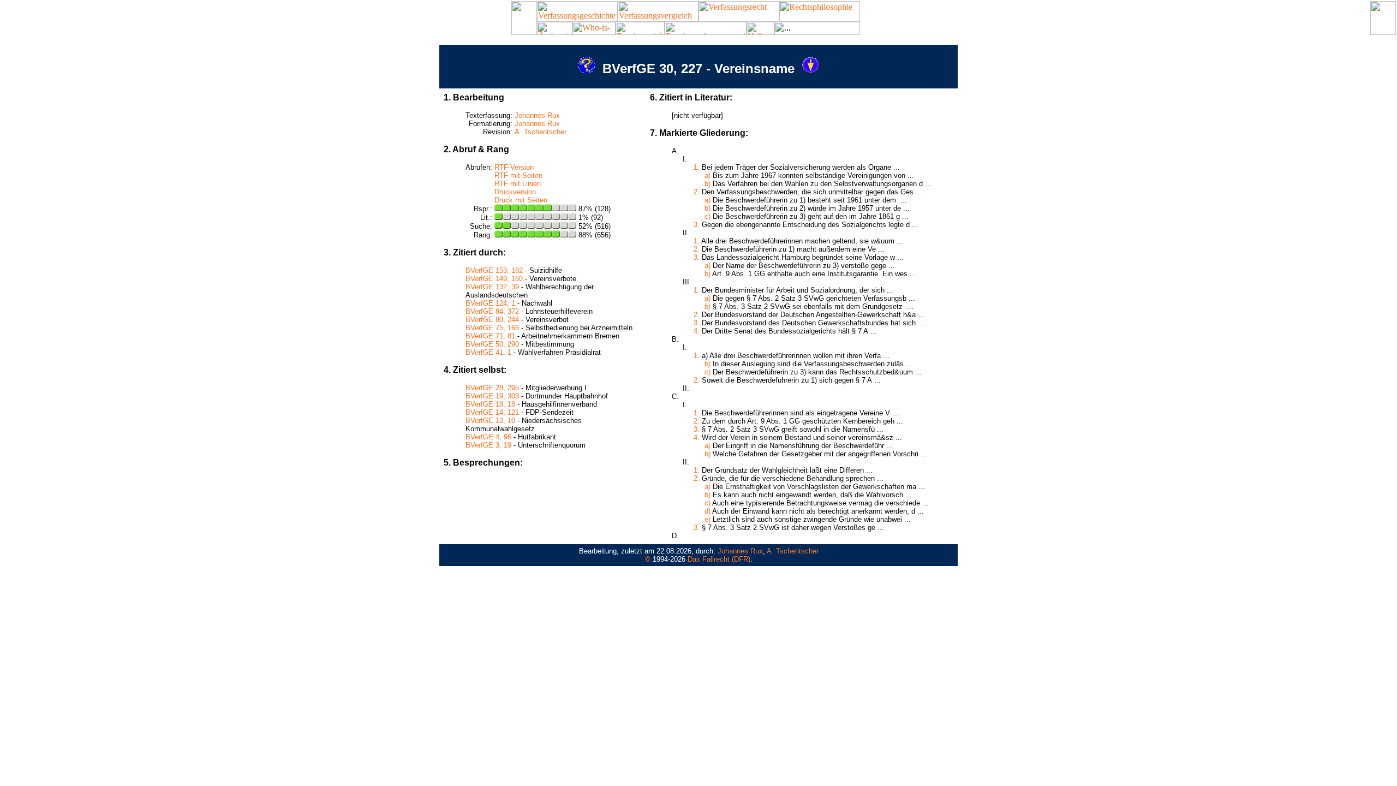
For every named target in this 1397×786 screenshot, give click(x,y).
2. (697, 192)
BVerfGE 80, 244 (492, 319)
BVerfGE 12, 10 (490, 420)
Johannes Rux (537, 115)
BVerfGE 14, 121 (492, 412)
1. (697, 167)
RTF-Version (514, 167)
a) (708, 175)
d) (708, 511)
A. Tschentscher (540, 132)
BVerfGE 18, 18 (490, 404)
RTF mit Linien (517, 184)
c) (708, 216)
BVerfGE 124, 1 (490, 303)
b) (708, 184)
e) (708, 519)
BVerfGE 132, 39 (492, 287)
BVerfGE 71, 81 (490, 336)
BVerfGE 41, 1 (488, 352)
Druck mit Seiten (520, 200)
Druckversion (515, 192)
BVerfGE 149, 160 (494, 279)
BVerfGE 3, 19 (488, 445)
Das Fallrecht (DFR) (719, 559)
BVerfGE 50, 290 (492, 344)
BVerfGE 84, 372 (492, 311)
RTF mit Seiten (518, 175)
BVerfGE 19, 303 (492, 396)
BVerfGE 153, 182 (494, 270)
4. (697, 331)
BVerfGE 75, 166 (492, 328)
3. (697, 225)
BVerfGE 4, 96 (488, 437)
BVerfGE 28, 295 (492, 388)
